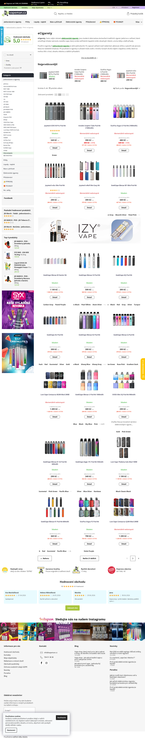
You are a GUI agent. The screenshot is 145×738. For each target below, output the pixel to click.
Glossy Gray (97, 364)
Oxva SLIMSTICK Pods (10, 86)
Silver (130, 305)
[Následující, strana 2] (132, 558)
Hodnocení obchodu (10, 8)
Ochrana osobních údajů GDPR (15, 667)
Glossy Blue (85, 364)
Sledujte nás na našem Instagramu (80, 619)
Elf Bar (5, 120)
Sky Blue (88, 424)
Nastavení (11, 730)
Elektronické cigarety (10, 173)
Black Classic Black (123, 491)
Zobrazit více (72, 608)
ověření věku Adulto (20, 737)
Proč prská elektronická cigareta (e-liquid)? (123, 663)
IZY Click (5, 102)
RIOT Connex (7, 135)
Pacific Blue (64, 491)
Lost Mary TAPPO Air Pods (11, 130)
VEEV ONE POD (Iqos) (9, 127)
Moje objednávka (37, 8)
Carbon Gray (108, 215)
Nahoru (46, 558)
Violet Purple (89, 551)
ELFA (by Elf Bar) (8, 143)
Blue (75, 424)
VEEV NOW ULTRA (8, 125)
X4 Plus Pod (6, 140)
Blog (5, 676)
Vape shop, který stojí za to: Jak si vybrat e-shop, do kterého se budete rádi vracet (90, 652)
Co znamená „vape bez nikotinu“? (122, 658)
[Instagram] (46, 663)
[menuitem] (12, 22)
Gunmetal (54, 364)
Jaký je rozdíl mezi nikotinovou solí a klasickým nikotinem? (123, 676)
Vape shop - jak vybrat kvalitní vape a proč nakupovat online (88, 658)
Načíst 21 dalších (89, 558)
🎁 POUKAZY (8, 186)
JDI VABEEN (6, 112)
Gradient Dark (132, 364)
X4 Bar (5, 150)
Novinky (7, 670)
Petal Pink (132, 215)
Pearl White (86, 305)
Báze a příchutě (9, 169)
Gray (124, 305)
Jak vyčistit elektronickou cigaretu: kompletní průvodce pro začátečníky (123, 682)
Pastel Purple (60, 305)
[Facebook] (41, 663)
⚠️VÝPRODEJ (7, 182)
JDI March (6, 107)
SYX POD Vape (7, 94)
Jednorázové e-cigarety (11, 79)
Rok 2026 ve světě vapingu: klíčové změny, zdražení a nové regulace (125, 652)
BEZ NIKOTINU (7, 155)
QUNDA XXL (7, 132)
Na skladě (19, 55)
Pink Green (126, 432)
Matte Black (74, 364)
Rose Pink (121, 364)
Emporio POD (7, 117)
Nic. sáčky (6, 190)
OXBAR (5, 138)
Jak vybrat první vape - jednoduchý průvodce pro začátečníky (87, 664)
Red (118, 305)
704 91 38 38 (48, 657)
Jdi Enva (5, 84)
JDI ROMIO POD (8, 109)
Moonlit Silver (120, 215)
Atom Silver (97, 305)
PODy (5, 160)
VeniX (5, 114)
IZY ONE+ (6, 104)
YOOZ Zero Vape (8, 122)
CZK (113, 7)
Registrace (135, 7)
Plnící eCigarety (7, 153)
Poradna (7, 673)
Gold (68, 364)
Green (54, 155)
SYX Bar (5, 97)
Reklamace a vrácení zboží (14, 661)
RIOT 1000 (6, 89)
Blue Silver (87, 491)
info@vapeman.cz (50, 652)
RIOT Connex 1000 (8, 91)
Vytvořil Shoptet (135, 733)
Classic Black (74, 305)
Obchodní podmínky (11, 664)
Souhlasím (61, 717)
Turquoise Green (108, 364)
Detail (55, 148)
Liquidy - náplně (9, 164)
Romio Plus (6, 145)
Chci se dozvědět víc (88, 58)
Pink (96, 424)
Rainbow (97, 491)
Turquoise (138, 305)
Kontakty (25, 8)
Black (112, 305)
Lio (4, 99)
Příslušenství (7, 177)
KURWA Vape (7, 148)
